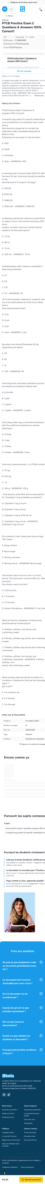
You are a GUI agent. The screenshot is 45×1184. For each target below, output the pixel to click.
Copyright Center (8, 1132)
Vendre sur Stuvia (8, 1113)
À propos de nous (8, 1117)
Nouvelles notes (29, 1136)
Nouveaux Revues (30, 1140)
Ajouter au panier (33, 1179)
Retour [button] (10, 16)
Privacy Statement (27, 1167)
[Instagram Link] (4, 1095)
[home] (22, 9)
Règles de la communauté (11, 1140)
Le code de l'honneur (9, 1136)
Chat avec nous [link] (29, 1119)
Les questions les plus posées (31, 1114)
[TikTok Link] (9, 1095)
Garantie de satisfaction (32, 1110)
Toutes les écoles (30, 1132)
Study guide (28, 1123)
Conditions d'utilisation (10, 1167)
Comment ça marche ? (10, 1110)
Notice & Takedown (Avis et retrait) (10, 1145)
